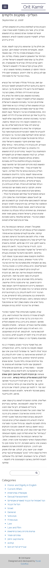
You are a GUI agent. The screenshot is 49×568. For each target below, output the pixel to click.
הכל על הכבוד (13, 504)
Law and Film (14, 527)
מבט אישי (11, 516)
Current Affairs (14, 489)
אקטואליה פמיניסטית (17, 492)
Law (9, 523)
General (11, 512)
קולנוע (10, 543)
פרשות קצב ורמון (15, 539)
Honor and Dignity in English (21, 485)
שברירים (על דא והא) (16, 546)
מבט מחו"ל (12, 519)
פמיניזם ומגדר (14, 535)
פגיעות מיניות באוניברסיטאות (21, 531)
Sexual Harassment (17, 496)
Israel (10, 508)
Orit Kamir (33, 7)
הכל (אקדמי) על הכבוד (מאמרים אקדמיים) (26, 500)
